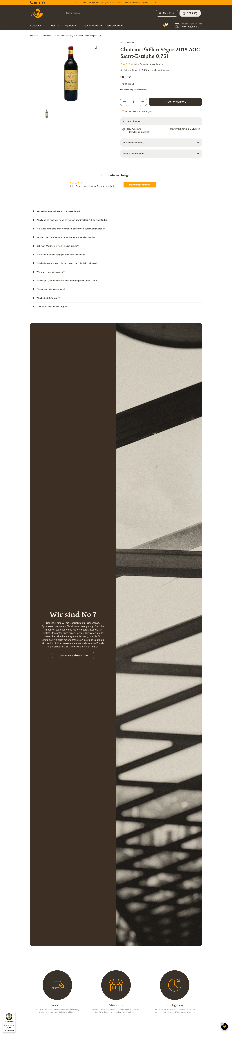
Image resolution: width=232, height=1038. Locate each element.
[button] (190, 13)
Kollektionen (47, 35)
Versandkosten (140, 90)
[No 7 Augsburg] (36, 13)
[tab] (138, 132)
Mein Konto (169, 13)
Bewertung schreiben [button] (139, 185)
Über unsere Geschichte (73, 655)
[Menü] (13, 1013)
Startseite (34, 35)
